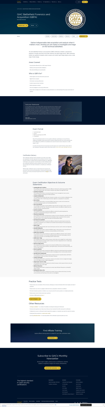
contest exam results (46, 313)
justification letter (36, 315)
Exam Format (54, 36)
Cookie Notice (38, 401)
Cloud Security (78, 386)
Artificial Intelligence (79, 382)
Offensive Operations (79, 394)
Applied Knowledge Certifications (54, 382)
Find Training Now (51, 337)
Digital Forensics (78, 388)
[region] (52, 405)
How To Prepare (33, 299)
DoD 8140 (64, 386)
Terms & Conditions (32, 401)
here (43, 295)
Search (79, 1)
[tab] (25, 1)
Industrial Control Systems (80, 390)
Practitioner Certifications (53, 384)
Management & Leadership (80, 392)
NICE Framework (65, 392)
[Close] (103, 405)
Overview (47, 36)
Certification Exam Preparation (67, 382)
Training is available (34, 306)
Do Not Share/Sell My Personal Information (47, 401)
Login (84, 1)
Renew (32, 25)
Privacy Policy (26, 401)
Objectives (61, 36)
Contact (56, 401)
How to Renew (64, 390)
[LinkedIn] (80, 402)
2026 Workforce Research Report (67, 394)
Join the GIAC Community (51, 368)
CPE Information (65, 384)
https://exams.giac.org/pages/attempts (64, 147)
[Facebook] (77, 402)
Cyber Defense (78, 384)
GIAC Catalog (64, 388)
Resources (67, 36)
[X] (75, 402)
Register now (21, 25)
